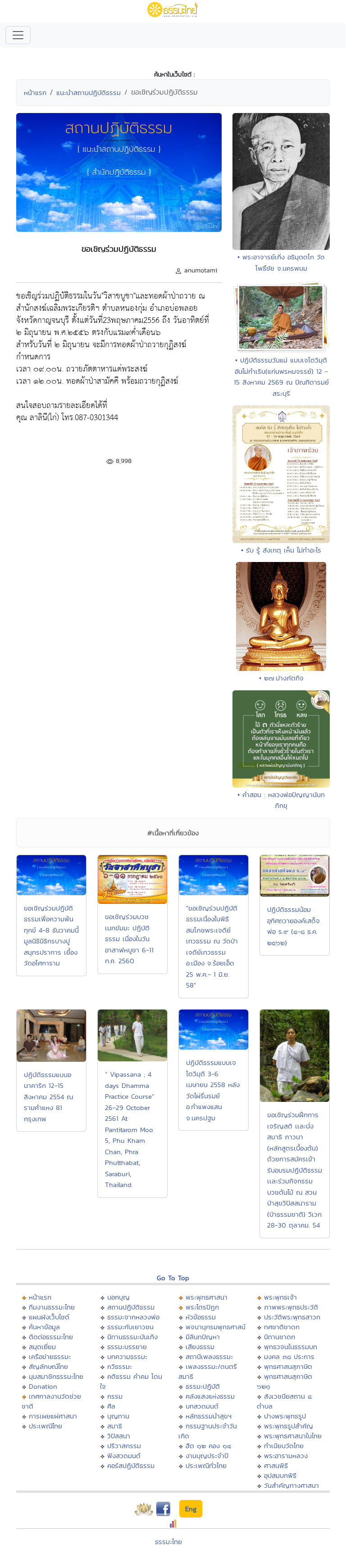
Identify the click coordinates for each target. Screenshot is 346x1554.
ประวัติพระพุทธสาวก (292, 1317)
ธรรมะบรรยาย (127, 1346)
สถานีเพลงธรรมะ (209, 1356)
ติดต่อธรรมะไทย (51, 1336)
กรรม (115, 1396)
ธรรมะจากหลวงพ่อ (133, 1317)
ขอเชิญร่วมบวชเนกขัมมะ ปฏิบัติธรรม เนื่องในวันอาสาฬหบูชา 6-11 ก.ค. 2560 (129, 938)
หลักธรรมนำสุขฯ (209, 1416)
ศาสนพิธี (276, 1465)
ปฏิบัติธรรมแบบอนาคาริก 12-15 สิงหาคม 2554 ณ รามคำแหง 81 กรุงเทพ (48, 1097)
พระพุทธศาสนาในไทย (293, 1436)
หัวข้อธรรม (201, 1317)
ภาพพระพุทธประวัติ (291, 1307)
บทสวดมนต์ (202, 1406)
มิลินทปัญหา (203, 1336)
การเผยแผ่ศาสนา (53, 1416)
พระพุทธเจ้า (280, 1297)
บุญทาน (118, 1416)
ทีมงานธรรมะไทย (52, 1307)
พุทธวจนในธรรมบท (290, 1346)
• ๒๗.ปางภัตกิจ (281, 678)
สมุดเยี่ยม (42, 1346)
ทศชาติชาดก (282, 1327)
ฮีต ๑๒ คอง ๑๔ (208, 1445)
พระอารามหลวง (286, 1455)
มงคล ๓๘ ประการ (289, 1356)
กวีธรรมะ (119, 1366)
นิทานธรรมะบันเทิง (132, 1336)
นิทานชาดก (279, 1336)
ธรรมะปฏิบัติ (203, 1386)
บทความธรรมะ (127, 1356)
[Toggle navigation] (18, 35)
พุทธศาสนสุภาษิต (288, 1366)
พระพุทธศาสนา (207, 1297)
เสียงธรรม (200, 1346)
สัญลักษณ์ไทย (48, 1366)
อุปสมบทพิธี (280, 1475)
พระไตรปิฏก (202, 1307)
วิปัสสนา (118, 1436)
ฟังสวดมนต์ (124, 1455)
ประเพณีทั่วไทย (206, 1465)
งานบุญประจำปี (207, 1455)
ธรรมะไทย (168, 1541)
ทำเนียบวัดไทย (284, 1445)
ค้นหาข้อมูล (44, 1327)
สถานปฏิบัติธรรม (131, 1307)
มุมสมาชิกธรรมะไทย (56, 1376)
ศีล (111, 1406)
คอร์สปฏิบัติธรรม (131, 1465)
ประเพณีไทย (45, 1426)
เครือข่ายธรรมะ (50, 1356)
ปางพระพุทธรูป (285, 1416)
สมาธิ (114, 1426)
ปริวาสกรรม (124, 1445)
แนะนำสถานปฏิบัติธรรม (88, 92)
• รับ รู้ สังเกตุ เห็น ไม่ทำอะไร (281, 550)
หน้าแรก (35, 92)
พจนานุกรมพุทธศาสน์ (216, 1327)
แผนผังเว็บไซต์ (49, 1317)
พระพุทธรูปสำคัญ (288, 1426)
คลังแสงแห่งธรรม (210, 1396)
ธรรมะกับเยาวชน (130, 1327)
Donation (43, 1386)
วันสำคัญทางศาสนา (291, 1485)
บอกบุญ (118, 1297)
